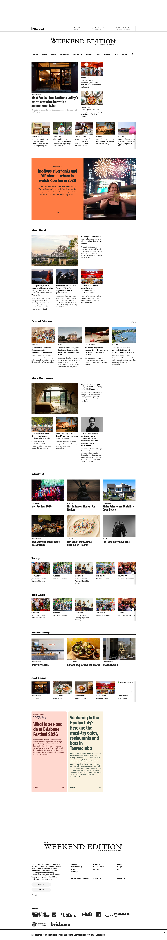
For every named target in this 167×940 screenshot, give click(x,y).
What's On (107, 54)
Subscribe (100, 934)
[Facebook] (32, 895)
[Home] (42, 28)
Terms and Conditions (80, 879)
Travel (98, 54)
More (133, 322)
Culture (44, 54)
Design (53, 54)
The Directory (64, 54)
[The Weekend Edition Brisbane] (83, 41)
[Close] (164, 932)
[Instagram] (36, 895)
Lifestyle (89, 54)
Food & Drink (77, 54)
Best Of (35, 54)
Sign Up (124, 54)
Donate (41, 890)
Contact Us (120, 879)
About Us (97, 879)
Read (57, 212)
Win (116, 54)
